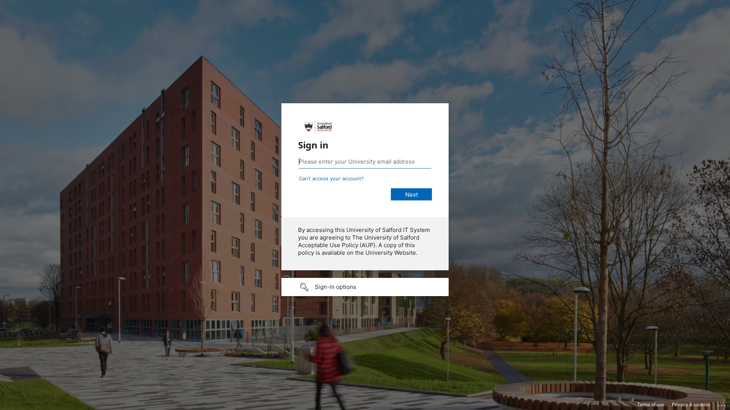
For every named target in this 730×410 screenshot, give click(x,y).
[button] (365, 287)
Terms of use (650, 404)
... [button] (722, 403)
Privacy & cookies (691, 404)
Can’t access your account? (331, 178)
